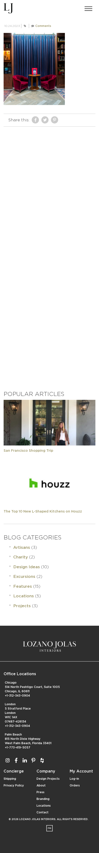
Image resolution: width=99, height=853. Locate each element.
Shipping (10, 778)
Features (22, 586)
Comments (43, 26)
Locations (23, 596)
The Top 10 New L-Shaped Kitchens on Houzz (43, 511)
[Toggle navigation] (88, 7)
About (41, 785)
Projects (22, 606)
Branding (43, 798)
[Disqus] (49, 189)
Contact (43, 812)
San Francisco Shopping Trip (28, 450)
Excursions (24, 577)
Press (40, 792)
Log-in (74, 778)
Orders (75, 785)
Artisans (21, 547)
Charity (20, 557)
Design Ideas (26, 567)
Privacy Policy (14, 785)
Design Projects (48, 778)
